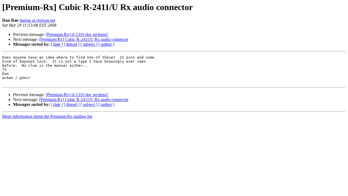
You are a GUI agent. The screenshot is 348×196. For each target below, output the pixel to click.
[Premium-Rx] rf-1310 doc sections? (77, 34)
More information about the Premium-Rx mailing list (47, 116)
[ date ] (57, 44)
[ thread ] (71, 44)
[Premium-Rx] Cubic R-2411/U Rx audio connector (83, 39)
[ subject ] (88, 44)
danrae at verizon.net (37, 20)
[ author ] (106, 44)
